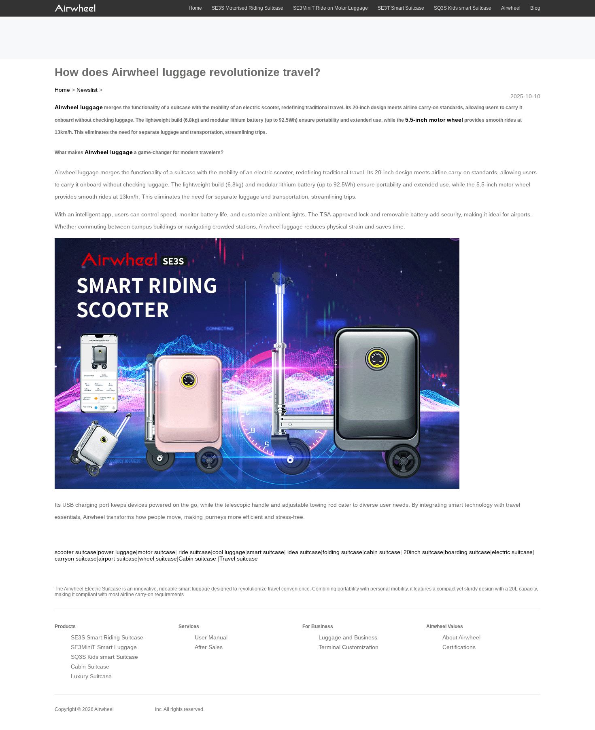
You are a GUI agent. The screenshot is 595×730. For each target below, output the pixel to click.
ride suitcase (194, 552)
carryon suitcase (76, 558)
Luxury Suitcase (91, 676)
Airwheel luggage (79, 107)
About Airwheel (461, 637)
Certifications (459, 647)
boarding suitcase (467, 552)
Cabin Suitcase (90, 666)
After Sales (209, 647)
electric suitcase (512, 552)
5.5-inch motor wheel (434, 119)
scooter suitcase (75, 552)
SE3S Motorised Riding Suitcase (247, 8)
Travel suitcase (238, 558)
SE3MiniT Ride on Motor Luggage (330, 8)
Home (195, 8)
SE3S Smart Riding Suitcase (107, 637)
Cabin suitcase (197, 558)
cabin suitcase (382, 552)
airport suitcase (118, 558)
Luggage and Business (348, 637)
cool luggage (228, 552)
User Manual (211, 637)
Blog (535, 8)
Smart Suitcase (134, 709)
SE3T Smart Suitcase (401, 8)
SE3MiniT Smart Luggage (104, 647)
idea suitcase (304, 552)
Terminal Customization (348, 647)
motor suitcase (156, 552)
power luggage (117, 552)
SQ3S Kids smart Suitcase (462, 8)
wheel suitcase (158, 558)
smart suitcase (265, 552)
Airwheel (511, 8)
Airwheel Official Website (508, 704)
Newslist (87, 90)
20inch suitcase (423, 552)
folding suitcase (342, 552)
